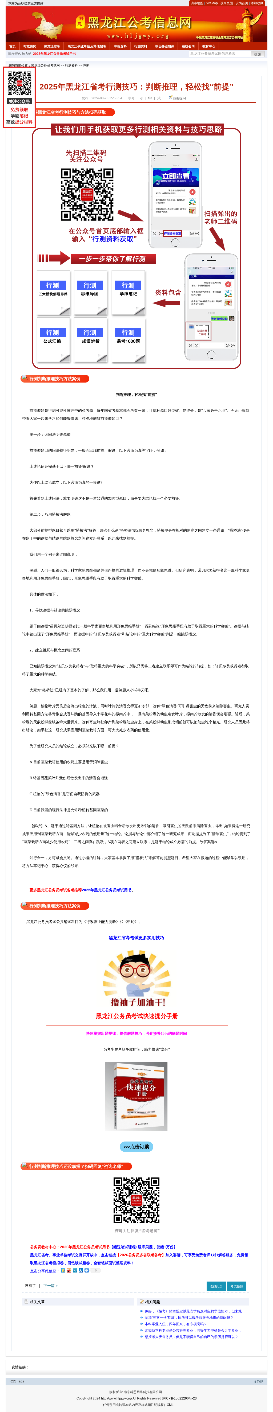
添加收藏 (257, 3)
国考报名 (14, 54)
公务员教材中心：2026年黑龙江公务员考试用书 (103, 1247)
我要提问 (179, 98)
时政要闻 (29, 46)
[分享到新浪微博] (69, 1270)
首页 (12, 46)
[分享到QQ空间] (63, 1270)
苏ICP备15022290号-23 (179, 1398)
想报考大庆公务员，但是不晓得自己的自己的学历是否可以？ (191, 1337)
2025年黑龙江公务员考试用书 (106, 890)
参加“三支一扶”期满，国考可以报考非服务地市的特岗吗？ (189, 1318)
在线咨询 (188, 46)
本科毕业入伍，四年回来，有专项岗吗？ (176, 1324)
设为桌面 (226, 3)
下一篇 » (50, 1285)
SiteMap (212, 3)
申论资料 (120, 46)
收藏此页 (216, 1286)
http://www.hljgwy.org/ (116, 1398)
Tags (20, 1381)
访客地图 (197, 3)
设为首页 (241, 3)
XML (170, 1405)
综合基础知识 (164, 46)
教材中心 (208, 46)
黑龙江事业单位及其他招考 (87, 46)
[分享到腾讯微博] (75, 1270)
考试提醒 (236, 1286)
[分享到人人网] (80, 1270)
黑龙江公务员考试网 (45, 65)
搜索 (258, 54)
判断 (86, 65)
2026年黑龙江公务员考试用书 (54, 54)
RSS (13, 1381)
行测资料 (140, 46)
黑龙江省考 (52, 46)
